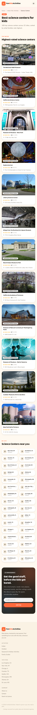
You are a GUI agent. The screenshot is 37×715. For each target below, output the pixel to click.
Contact (4, 693)
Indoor (3, 646)
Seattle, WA (5, 674)
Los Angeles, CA (6, 663)
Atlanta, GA (5, 680)
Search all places (7, 696)
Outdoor (4, 649)
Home (3, 11)
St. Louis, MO (5, 682)
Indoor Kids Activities (13, 11)
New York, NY (6, 666)
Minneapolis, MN (7, 677)
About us (4, 691)
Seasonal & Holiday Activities (10, 652)
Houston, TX (5, 671)
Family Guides (6, 654)
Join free (18, 605)
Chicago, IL (5, 668)
